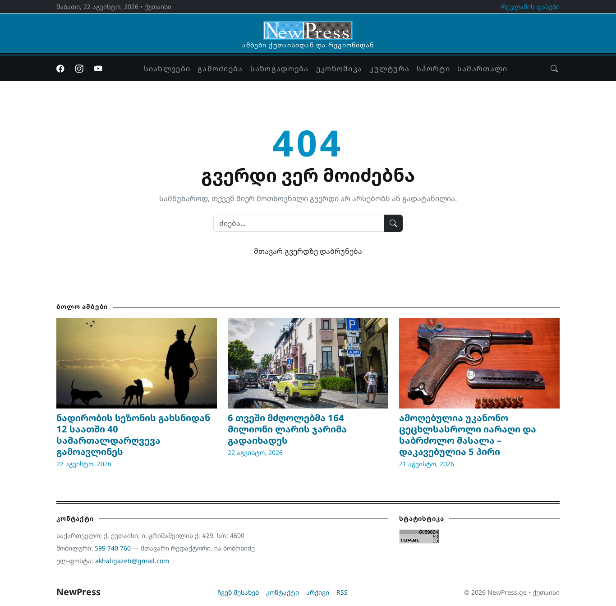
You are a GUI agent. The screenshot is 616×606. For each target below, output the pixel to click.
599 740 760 (113, 548)
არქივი (317, 592)
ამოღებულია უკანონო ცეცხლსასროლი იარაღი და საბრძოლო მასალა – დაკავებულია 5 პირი (467, 435)
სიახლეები (167, 68)
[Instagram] (79, 68)
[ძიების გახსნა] (554, 68)
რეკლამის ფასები (530, 6)
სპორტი (433, 68)
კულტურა (389, 68)
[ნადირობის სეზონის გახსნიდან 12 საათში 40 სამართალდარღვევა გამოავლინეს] (136, 363)
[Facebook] (60, 68)
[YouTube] (98, 68)
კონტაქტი (282, 592)
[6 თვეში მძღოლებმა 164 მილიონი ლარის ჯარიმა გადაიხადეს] (308, 363)
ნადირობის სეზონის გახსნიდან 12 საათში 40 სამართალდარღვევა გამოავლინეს (133, 435)
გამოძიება (220, 68)
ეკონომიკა (339, 68)
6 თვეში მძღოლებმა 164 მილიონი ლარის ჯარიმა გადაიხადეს (287, 429)
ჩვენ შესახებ (238, 592)
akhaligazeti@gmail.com (132, 560)
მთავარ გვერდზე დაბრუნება (308, 251)
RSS (342, 592)
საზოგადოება (279, 68)
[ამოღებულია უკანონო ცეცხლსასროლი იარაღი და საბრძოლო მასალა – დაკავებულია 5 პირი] (479, 363)
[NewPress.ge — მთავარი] (308, 26)
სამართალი (482, 68)
